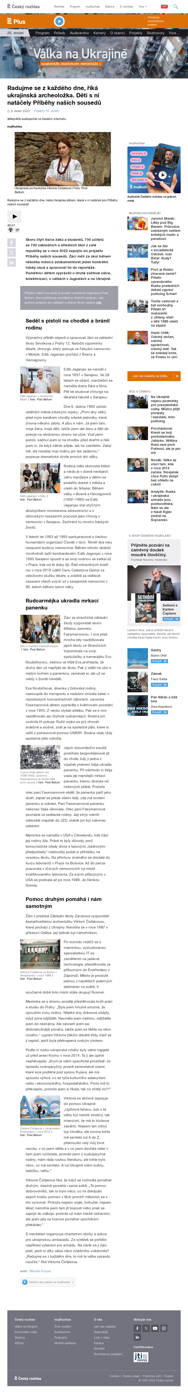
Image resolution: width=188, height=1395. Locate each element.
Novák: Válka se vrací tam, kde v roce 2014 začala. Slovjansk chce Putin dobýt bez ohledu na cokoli (164, 472)
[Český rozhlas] (23, 6)
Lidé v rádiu (102, 1337)
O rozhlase (126, 6)
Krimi (134, 160)
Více (174, 33)
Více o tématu (140, 391)
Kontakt (99, 1348)
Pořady (60, 33)
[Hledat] (176, 6)
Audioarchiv (155, 21)
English (168, 1376)
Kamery (152, 25)
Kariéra (99, 1343)
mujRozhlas (93, 6)
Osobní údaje (131, 1376)
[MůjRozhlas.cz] (14, 127)
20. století (15, 33)
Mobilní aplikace (65, 1343)
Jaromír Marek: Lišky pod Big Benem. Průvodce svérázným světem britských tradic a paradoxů (165, 229)
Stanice (109, 6)
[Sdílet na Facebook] (11, 242)
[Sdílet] (17, 230)
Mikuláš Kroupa (40, 1271)
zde (98, 302)
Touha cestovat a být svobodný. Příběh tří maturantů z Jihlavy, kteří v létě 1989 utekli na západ (164, 313)
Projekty (136, 33)
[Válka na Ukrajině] (94, 57)
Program (75, 6)
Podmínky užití (152, 1376)
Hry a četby (137, 153)
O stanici (117, 33)
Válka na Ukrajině (26, 1326)
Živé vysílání (138, 180)
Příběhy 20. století (46, 111)
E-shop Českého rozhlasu (150, 535)
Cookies (114, 1376)
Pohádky (136, 166)
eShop (19, 1343)
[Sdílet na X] (11, 252)
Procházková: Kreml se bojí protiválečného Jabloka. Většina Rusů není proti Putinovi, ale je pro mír (166, 440)
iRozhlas (59, 6)
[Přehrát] (14, 216)
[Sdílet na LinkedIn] (11, 262)
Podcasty (60, 1337)
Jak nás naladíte (105, 1326)
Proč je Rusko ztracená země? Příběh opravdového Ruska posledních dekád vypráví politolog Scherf (165, 282)
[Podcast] (10, 230)
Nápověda (101, 1332)
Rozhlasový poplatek (108, 1354)
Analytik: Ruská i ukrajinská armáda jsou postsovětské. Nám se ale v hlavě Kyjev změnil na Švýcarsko (163, 506)
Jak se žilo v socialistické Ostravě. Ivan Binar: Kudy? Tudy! (162, 254)
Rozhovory (155, 33)
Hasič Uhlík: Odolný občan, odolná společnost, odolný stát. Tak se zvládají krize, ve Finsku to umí (164, 345)
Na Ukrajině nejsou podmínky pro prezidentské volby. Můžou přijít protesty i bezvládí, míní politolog (165, 409)
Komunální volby (26, 1332)
